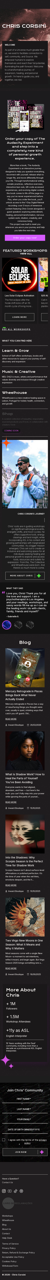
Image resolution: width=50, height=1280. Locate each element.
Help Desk (7, 1238)
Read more (11, 719)
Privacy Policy (9, 1248)
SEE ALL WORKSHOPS (16, 329)
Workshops (7, 1216)
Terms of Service (10, 1243)
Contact (6, 1233)
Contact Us (7, 1182)
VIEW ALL (26, 253)
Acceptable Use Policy (13, 1257)
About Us (6, 1229)
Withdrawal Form (10, 1266)
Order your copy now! (25, 238)
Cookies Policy (9, 1261)
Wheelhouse (8, 1220)
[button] (4, 327)
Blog (4, 1224)
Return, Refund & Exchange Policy (18, 1252)
